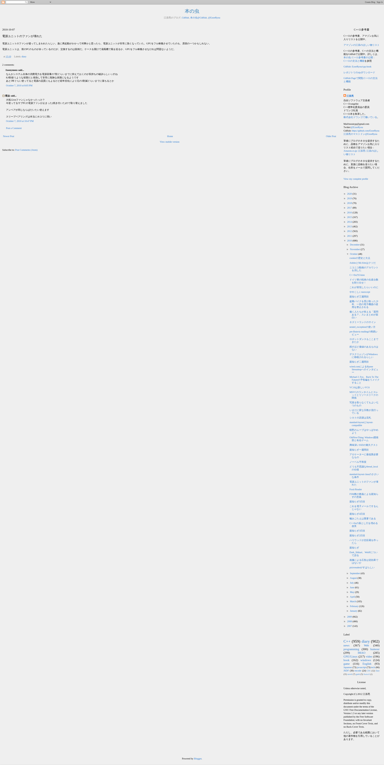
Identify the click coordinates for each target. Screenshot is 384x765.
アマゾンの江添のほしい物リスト (362, 45)
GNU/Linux (351, 656)
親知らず (354, 547)
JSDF (346, 670)
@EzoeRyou (214, 17)
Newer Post (8, 136)
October (354, 254)
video (369, 656)
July (352, 583)
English (367, 663)
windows (365, 660)
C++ (347, 641)
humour (375, 649)
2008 (349, 621)
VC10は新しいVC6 (360, 387)
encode (357, 670)
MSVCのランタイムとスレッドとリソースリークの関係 (364, 395)
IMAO (361, 652)
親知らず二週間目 (359, 362)
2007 (349, 626)
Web (366, 645)
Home (170, 136)
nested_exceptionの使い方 (362, 327)
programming (351, 649)
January (354, 611)
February (354, 606)
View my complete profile (356, 179)
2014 (349, 222)
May (352, 592)
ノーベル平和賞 (358, 462)
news (346, 645)
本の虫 (192, 11)
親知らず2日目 (357, 535)
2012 (349, 231)
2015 (349, 217)
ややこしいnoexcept (360, 292)
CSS (368, 671)
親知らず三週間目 (359, 296)
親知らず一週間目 (359, 449)
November (355, 249)
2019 (349, 198)
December (355, 244)
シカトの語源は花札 (360, 417)
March (353, 601)
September (355, 573)
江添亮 (350, 96)
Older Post (331, 136)
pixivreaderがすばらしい (362, 567)
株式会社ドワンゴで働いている (360, 117)
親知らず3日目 (357, 530)
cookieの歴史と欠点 (360, 258)
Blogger (197, 758)
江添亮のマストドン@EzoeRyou (360, 134)
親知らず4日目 (357, 514)
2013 (349, 226)
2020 (349, 193)
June (352, 587)
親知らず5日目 (357, 501)
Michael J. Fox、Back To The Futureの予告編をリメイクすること (365, 380)
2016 (349, 212)
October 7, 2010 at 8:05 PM (19, 85)
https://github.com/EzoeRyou (365, 130)
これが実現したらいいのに (364, 287)
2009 (349, 616)
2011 (349, 236)
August (353, 578)
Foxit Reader (356, 489)
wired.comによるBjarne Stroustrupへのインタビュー (364, 369)
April (353, 596)
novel (350, 674)
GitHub (185, 17)
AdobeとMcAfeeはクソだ (363, 263)
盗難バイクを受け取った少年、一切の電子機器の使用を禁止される (364, 304)
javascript (361, 667)
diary (24, 56)
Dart (378, 671)
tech (373, 667)
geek (358, 674)
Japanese (348, 667)
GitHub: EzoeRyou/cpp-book (357, 66)
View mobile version (169, 142)
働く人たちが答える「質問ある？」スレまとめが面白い (364, 315)
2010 (349, 240)
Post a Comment (14, 128)
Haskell (367, 674)
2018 (349, 203)
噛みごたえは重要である (363, 518)
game (347, 663)
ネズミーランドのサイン (363, 322)
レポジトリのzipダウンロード (359, 72)
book (347, 660)
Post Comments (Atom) (26, 150)
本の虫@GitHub (198, 17)
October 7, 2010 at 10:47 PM (20, 121)
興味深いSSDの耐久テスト (364, 445)
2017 (349, 207)
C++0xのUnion (357, 275)
